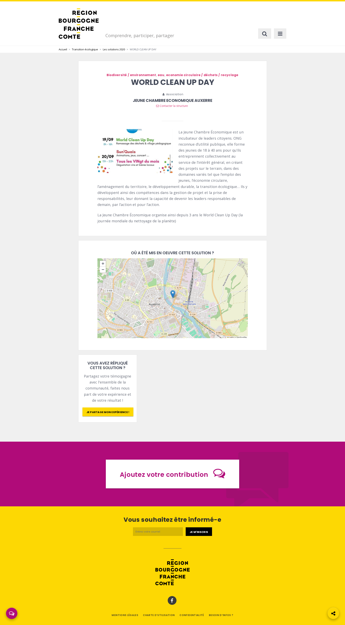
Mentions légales (125, 615)
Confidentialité (191, 615)
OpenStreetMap (241, 337)
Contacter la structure (173, 106)
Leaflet (231, 337)
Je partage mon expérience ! (107, 412)
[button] (172, 294)
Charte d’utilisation (159, 615)
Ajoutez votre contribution (164, 474)
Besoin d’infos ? (221, 615)
